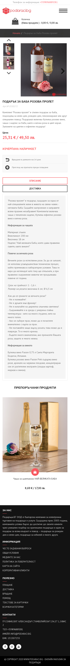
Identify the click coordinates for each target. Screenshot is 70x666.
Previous (9, 38)
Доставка (8, 589)
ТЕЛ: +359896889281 (13, 629)
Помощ (7, 598)
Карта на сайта (11, 566)
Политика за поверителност (19, 561)
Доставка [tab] (35, 188)
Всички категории (13, 607)
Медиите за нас (12, 557)
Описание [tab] (35, 180)
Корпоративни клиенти (16, 570)
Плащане (8, 585)
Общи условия (11, 552)
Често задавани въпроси (17, 548)
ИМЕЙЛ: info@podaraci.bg (17, 633)
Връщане (7, 593)
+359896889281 (49, 2)
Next (9, 71)
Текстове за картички (15, 602)
